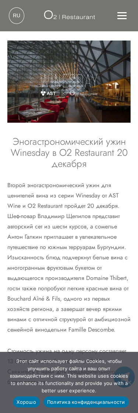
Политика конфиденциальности (86, 402)
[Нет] (128, 382)
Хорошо (26, 402)
